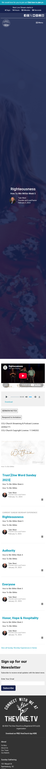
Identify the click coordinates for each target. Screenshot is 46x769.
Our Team (4, 750)
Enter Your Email (7, 679)
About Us (4, 748)
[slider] (14, 397)
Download (9, 402)
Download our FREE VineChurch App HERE (21, 733)
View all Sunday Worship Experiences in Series (19, 648)
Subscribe (8, 688)
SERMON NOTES (9, 411)
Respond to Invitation (11, 417)
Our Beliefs (5, 753)
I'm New (4, 745)
